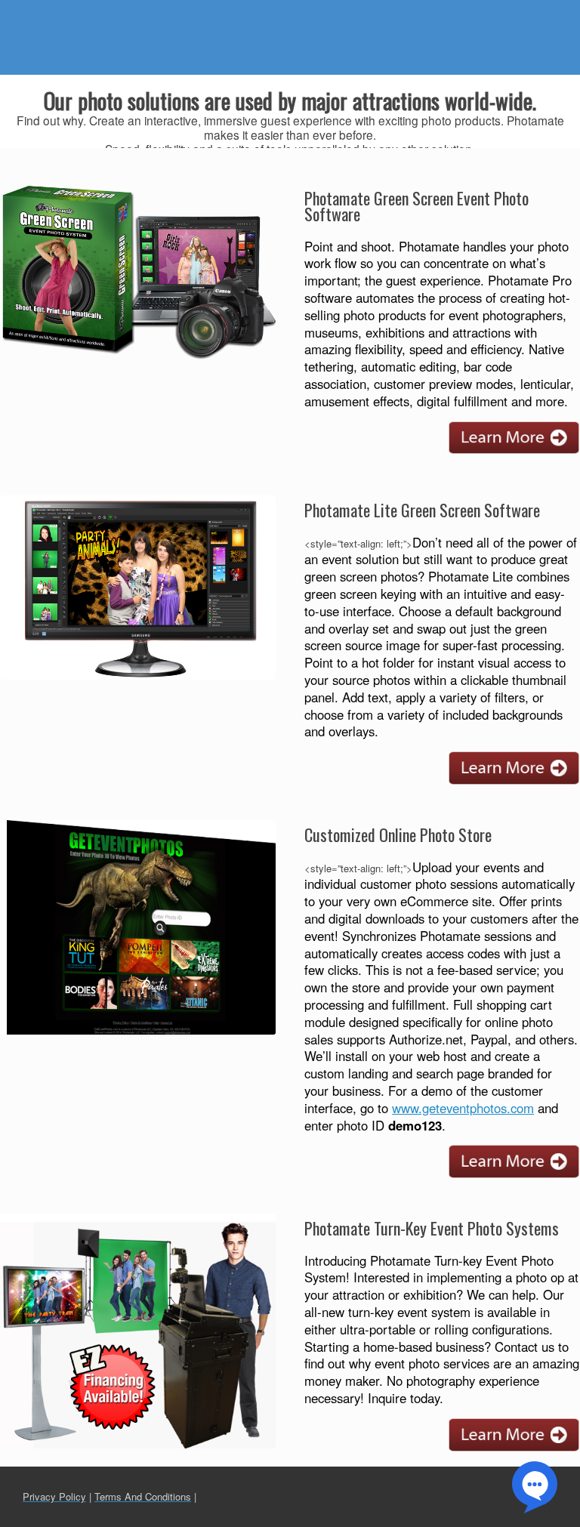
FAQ (404, 15)
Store (451, 15)
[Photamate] (91, 37)
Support (351, 15)
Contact (506, 15)
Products (286, 15)
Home (226, 15)
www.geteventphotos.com (463, 1108)
